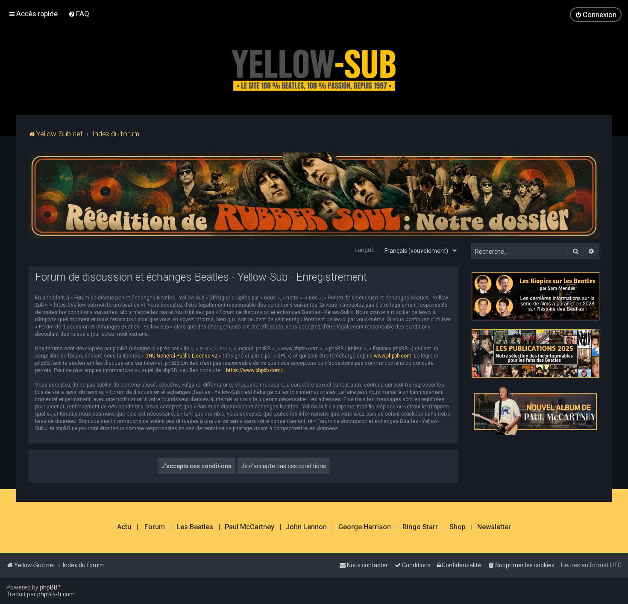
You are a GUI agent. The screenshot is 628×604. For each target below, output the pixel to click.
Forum (154, 527)
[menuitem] (78, 13)
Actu (124, 527)
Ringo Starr (420, 527)
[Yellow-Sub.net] (314, 68)
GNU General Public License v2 (181, 356)
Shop (457, 527)
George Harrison (364, 527)
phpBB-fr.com (56, 594)
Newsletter (494, 527)
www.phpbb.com (392, 356)
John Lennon (306, 527)
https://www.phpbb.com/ (254, 370)
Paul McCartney (249, 527)
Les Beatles (194, 527)
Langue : (366, 249)
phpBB (49, 587)
